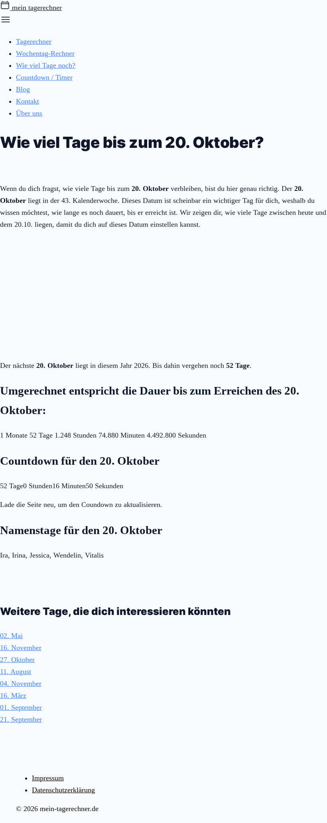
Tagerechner (33, 41)
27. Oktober (17, 660)
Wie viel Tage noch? (45, 65)
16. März (13, 695)
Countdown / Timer (44, 77)
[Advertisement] (163, 293)
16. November (20, 648)
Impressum (48, 778)
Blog (23, 89)
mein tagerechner (36, 8)
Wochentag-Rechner (45, 53)
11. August (15, 672)
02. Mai (11, 636)
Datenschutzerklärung (63, 790)
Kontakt (27, 101)
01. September (21, 707)
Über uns (29, 113)
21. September (21, 719)
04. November (20, 683)
